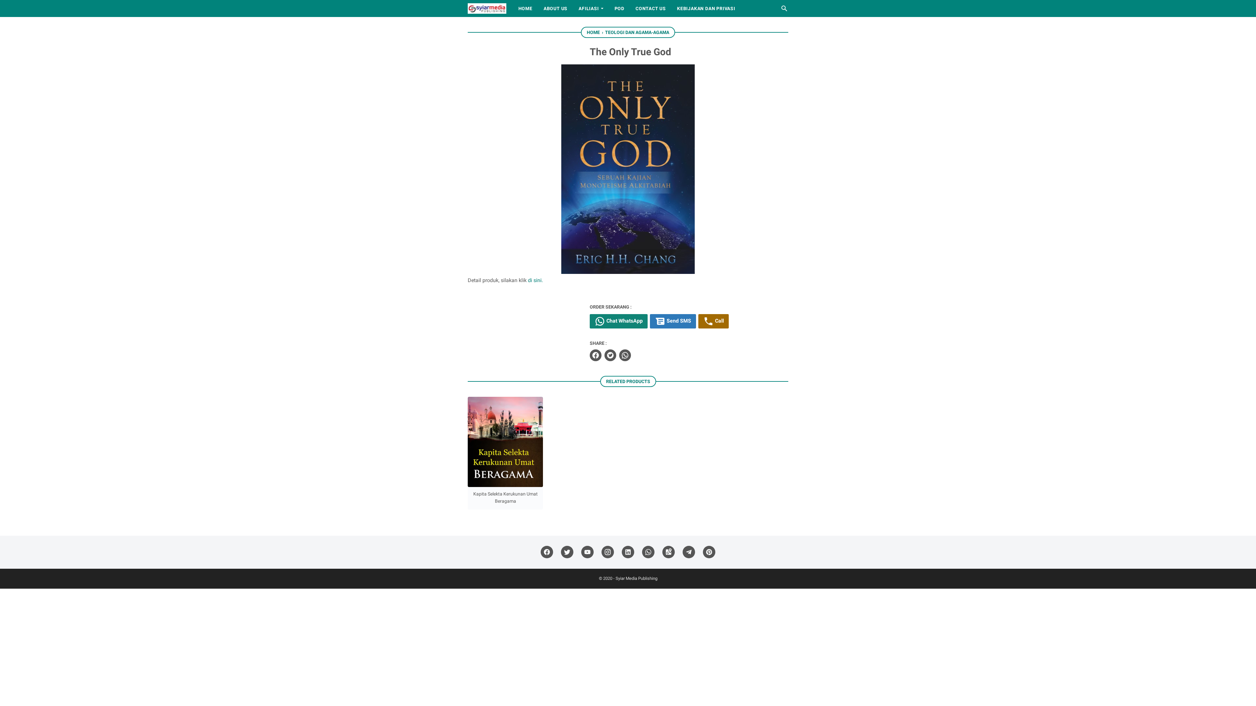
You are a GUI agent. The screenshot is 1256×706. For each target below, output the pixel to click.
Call (719, 321)
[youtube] (587, 552)
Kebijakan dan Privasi (706, 8)
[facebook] (596, 355)
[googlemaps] (668, 552)
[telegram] (689, 552)
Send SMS (678, 321)
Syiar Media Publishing (636, 578)
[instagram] (608, 552)
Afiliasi (589, 8)
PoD (619, 8)
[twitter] (610, 355)
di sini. (535, 280)
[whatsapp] (625, 355)
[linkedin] (628, 552)
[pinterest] (709, 552)
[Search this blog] (784, 8)
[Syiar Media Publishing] (487, 8)
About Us (555, 8)
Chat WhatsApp (624, 321)
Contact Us (651, 8)
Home (525, 8)
